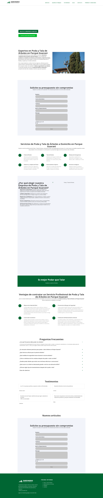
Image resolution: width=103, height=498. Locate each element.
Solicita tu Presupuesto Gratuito (28, 31)
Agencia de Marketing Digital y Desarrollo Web (27, 492)
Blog (73, 2)
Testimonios (67, 2)
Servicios (47, 2)
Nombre (37, 94)
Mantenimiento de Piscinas (48, 484)
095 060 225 (24, 490)
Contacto (79, 2)
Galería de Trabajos (56, 2)
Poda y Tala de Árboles (47, 482)
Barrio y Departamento (40, 108)
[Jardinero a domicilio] (13, 2)
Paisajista (45, 485)
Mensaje (37, 113)
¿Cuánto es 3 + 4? (39, 122)
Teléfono (37, 103)
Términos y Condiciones (90, 2)
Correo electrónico (39, 99)
